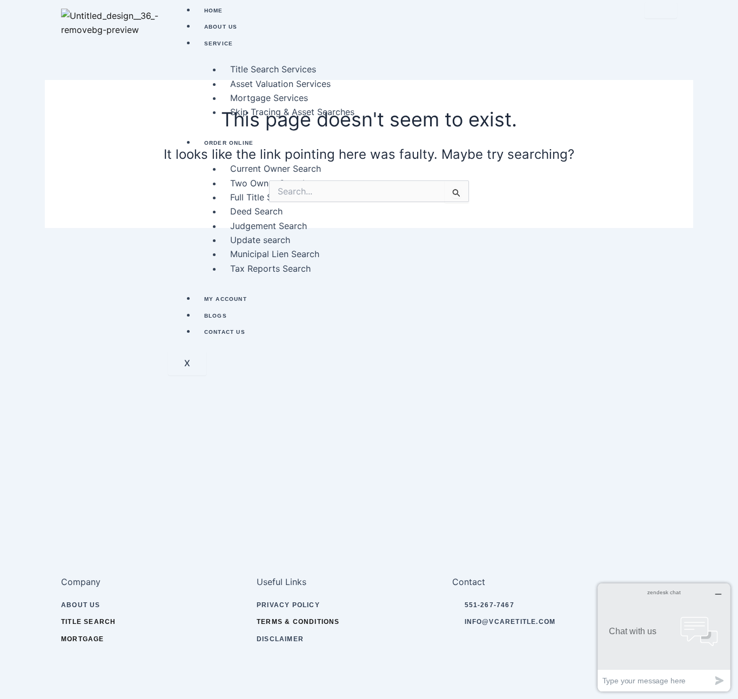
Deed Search (256, 211)
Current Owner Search (275, 168)
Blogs (215, 316)
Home (213, 11)
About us (221, 27)
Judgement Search (268, 225)
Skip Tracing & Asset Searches (292, 111)
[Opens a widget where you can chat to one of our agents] (664, 637)
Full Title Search (262, 197)
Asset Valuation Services (280, 83)
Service (218, 43)
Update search (260, 239)
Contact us (224, 332)
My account (225, 299)
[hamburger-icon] (661, 10)
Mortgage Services (269, 97)
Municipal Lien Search (274, 253)
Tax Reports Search (270, 268)
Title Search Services (273, 69)
